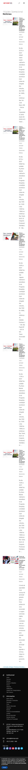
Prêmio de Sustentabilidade (13, 711)
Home (7, 677)
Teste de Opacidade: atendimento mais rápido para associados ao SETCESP (22, 562)
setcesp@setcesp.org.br (12, 738)
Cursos (8, 685)
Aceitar (4, 767)
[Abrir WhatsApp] (24, 766)
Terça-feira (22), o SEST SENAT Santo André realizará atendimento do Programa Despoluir (22, 24)
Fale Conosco (9, 692)
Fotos (7, 704)
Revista (8, 710)
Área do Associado (11, 715)
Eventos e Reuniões (11, 683)
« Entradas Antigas (8, 667)
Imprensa (8, 708)
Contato (8, 713)
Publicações (9, 688)
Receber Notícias (10, 717)
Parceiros (8, 702)
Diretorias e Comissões (12, 700)
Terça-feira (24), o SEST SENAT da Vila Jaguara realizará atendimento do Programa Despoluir (22, 239)
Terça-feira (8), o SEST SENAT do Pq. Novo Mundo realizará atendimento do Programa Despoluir (22, 133)
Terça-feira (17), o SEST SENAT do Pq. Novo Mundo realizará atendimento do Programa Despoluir (22, 350)
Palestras (8, 686)
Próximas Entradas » (19, 667)
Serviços (8, 679)
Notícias (21, 44)
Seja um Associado (11, 706)
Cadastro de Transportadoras (13, 690)
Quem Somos (9, 698)
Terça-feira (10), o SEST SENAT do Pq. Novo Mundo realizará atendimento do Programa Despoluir (22, 456)
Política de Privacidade (12, 719)
